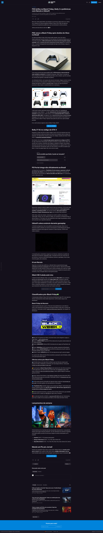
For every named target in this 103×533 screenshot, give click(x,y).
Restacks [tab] (39, 471)
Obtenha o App (55, 531)
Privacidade (10, 531)
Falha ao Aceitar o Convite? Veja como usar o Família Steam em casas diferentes (46, 488)
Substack (93, 531)
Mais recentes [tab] (39, 484)
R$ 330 (48, 393)
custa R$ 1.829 (49, 83)
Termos (13, 531)
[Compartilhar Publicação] (89, 2)
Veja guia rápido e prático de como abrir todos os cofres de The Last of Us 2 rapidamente (46, 501)
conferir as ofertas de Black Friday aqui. (41, 365)
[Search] (87, 2)
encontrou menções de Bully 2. (44, 137)
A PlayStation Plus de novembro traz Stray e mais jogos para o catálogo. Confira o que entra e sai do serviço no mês (45, 511)
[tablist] (37, 472)
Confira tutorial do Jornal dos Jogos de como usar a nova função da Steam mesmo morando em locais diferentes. (45, 491)
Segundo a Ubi (47, 255)
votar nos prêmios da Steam (47, 371)
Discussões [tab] (45, 484)
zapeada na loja (62, 369)
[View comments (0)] (36, 19)
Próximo (67, 463)
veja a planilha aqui (43, 339)
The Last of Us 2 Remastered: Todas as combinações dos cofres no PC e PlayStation (46, 498)
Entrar (99, 2)
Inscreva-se (94, 2)
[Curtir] (33, 19)
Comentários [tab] (35, 471)
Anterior (36, 463)
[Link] (30, 34)
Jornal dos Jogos (40, 493)
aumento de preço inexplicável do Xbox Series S (52, 42)
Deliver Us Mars (54, 375)
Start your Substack (49, 531)
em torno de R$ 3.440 (47, 72)
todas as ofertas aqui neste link (54, 309)
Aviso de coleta (17, 531)
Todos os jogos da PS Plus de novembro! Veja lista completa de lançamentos (44, 508)
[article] (51, 491)
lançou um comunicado (37, 279)
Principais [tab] (34, 484)
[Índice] (1, 266)
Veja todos (35, 516)
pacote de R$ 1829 (54, 396)
